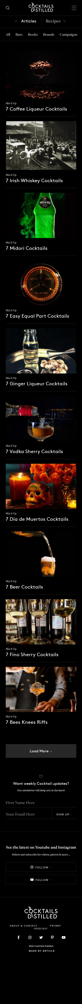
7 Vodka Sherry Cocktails (34, 451)
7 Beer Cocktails (24, 587)
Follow (41, 867)
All (8, 34)
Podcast (41, 928)
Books (33, 34)
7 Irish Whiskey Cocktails (34, 180)
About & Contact (24, 925)
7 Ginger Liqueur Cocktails (37, 383)
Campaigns (68, 34)
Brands (48, 34)
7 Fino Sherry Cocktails (32, 654)
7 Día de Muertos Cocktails (37, 519)
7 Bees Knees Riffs (27, 722)
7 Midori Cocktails (26, 248)
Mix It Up (11, 103)
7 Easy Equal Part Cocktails (37, 316)
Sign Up (62, 814)
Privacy (55, 925)
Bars (19, 34)
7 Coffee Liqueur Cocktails (36, 109)
